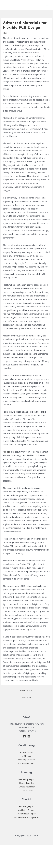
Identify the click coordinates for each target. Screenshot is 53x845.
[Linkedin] (28, 736)
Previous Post (26, 690)
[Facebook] (24, 736)
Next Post (26, 697)
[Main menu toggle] (47, 5)
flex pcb (6, 451)
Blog (5, 33)
